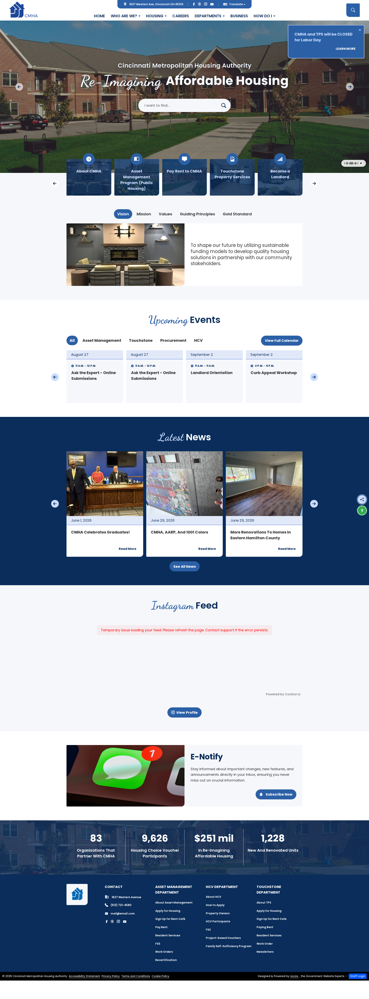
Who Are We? (124, 16)
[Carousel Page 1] (346, 163)
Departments (208, 16)
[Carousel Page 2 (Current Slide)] (351, 163)
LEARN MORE (346, 48)
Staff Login (357, 976)
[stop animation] (361, 163)
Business (239, 16)
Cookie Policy (160, 976)
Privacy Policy (111, 976)
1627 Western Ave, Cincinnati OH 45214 (156, 4)
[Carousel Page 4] (357, 163)
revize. (294, 976)
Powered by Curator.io (283, 694)
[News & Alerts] (280, 177)
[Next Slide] (350, 87)
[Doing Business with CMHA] (232, 177)
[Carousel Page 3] (354, 163)
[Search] (225, 105)
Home (99, 16)
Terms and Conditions (135, 976)
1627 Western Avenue (126, 897)
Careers (180, 16)
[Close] (360, 30)
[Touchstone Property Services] (136, 177)
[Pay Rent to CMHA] (88, 177)
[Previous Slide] (19, 87)
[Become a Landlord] (184, 177)
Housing (154, 16)
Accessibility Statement (84, 976)
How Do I (263, 16)
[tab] (123, 214)
